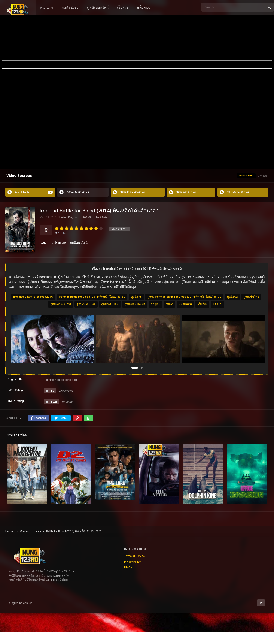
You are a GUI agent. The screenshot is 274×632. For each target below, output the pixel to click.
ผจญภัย (155, 304)
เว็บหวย (122, 7)
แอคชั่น (217, 304)
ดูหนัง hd (136, 296)
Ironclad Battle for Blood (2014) (33, 296)
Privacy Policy (132, 561)
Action (44, 242)
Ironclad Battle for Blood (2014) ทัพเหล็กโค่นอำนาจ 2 (92, 296)
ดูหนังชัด (232, 296)
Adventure (59, 242)
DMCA (128, 567)
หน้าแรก (46, 7)
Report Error (246, 175)
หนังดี (169, 304)
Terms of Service (134, 555)
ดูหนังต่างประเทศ (60, 304)
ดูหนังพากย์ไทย (86, 304)
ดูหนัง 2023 (70, 7)
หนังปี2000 (185, 304)
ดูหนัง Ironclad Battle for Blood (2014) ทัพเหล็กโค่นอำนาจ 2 (184, 296)
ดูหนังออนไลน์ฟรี (134, 304)
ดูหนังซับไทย (251, 296)
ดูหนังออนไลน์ (98, 7)
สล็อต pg (143, 7)
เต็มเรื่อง (202, 304)
